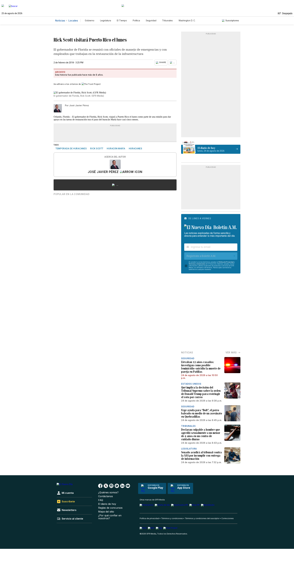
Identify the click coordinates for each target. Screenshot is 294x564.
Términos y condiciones (172, 518)
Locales (73, 20)
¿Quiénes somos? (108, 492)
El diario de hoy (107, 504)
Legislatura (105, 20)
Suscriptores (232, 20)
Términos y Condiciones (197, 264)
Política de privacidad (149, 518)
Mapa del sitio (106, 511)
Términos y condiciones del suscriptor (202, 518)
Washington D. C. (187, 20)
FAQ (100, 500)
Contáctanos (105, 496)
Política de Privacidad (226, 262)
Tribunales (167, 20)
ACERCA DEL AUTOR (115, 157)
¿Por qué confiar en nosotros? (109, 517)
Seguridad (151, 20)
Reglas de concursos (110, 507)
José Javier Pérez (103, 172)
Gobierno (89, 20)
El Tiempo (122, 20)
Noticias (60, 20)
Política (136, 20)
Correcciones (227, 518)
